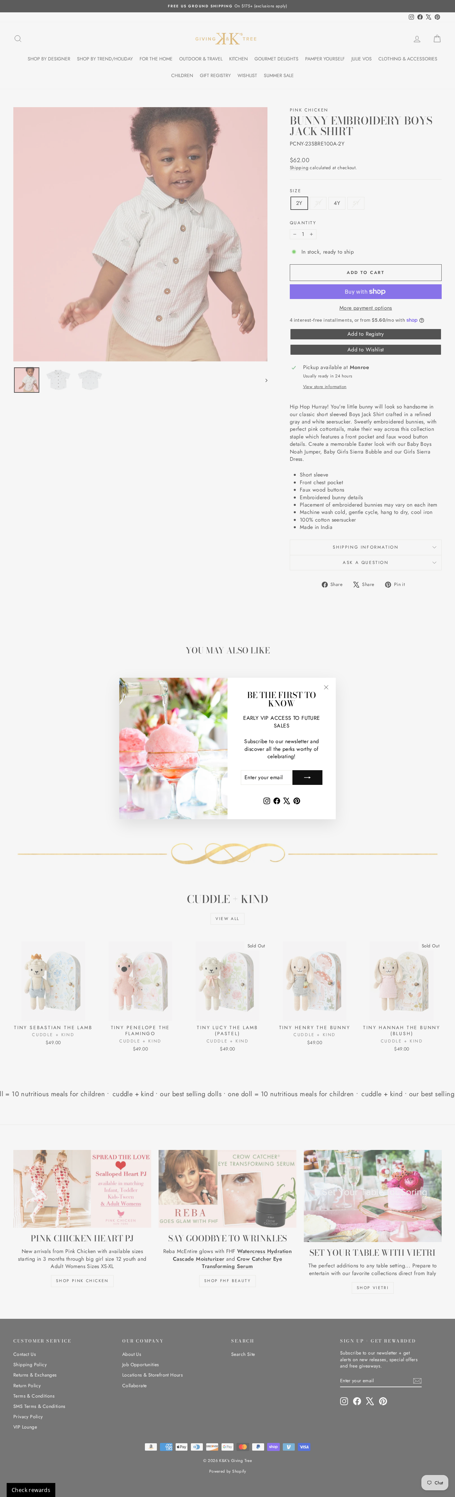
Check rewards (31, 1490)
